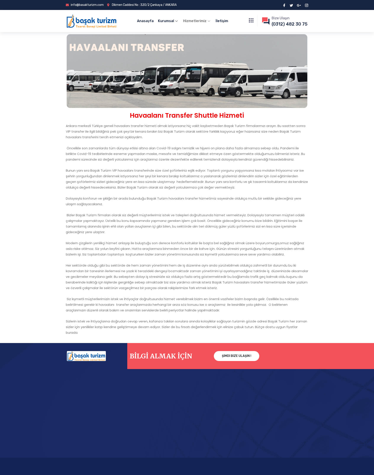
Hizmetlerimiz (194, 21)
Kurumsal (166, 21)
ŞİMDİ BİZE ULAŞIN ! (236, 356)
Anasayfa (145, 21)
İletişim (222, 21)
